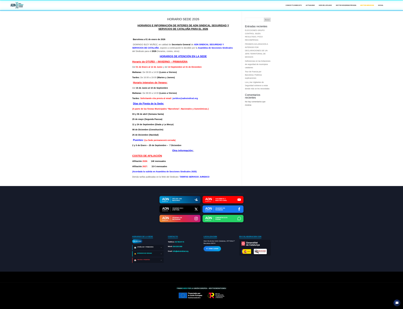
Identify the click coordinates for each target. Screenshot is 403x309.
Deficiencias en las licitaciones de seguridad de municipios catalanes (257, 64)
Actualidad (310, 5)
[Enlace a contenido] (17, 5)
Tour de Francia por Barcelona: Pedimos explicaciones (253, 75)
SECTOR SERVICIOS (367, 5)
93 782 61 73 (179, 242)
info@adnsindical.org (180, 251)
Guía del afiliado (325, 5)
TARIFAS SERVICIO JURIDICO (194, 177)
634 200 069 (177, 246)
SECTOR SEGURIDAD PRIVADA (346, 5)
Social (380, 5)
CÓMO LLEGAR (213, 248)
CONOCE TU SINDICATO (294, 5)
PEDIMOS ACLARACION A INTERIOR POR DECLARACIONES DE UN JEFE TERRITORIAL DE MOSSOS (256, 50)
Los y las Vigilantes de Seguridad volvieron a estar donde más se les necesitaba (257, 85)
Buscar (267, 20)
